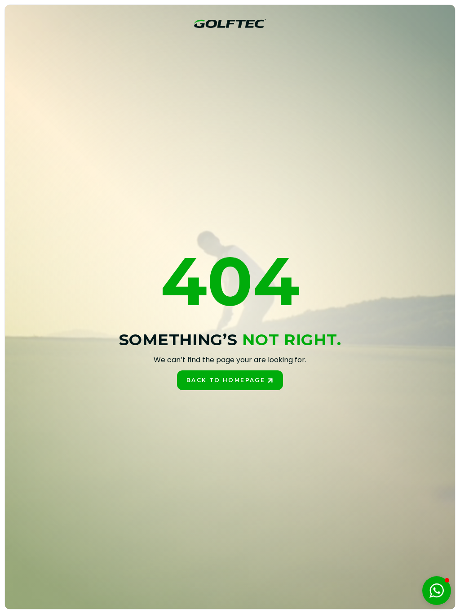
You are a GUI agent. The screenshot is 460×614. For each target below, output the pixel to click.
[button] (436, 590)
